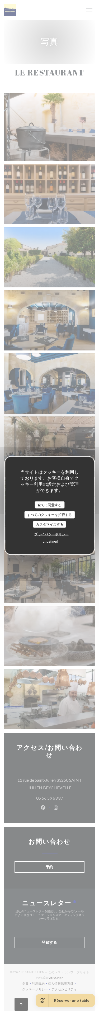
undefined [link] (50, 541)
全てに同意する (49, 504)
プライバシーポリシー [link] (51, 534)
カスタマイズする (49, 524)
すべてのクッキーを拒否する (49, 514)
